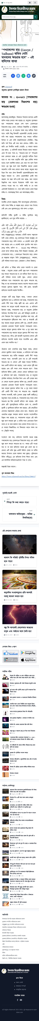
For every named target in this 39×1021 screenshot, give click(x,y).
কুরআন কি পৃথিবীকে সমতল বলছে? (19, 753)
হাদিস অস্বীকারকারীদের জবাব (9, 956)
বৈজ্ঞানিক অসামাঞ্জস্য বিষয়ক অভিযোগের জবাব (14, 45)
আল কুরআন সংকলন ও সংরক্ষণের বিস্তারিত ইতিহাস (23, 697)
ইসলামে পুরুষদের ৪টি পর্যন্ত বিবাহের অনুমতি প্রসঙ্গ (23, 683)
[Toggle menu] (35, 3)
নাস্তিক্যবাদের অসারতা (7, 947)
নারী (3, 944)
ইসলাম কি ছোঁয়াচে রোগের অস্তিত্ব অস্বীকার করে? (22, 767)
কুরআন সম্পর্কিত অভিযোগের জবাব (11, 922)
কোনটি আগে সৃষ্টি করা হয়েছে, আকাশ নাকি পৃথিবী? (23, 858)
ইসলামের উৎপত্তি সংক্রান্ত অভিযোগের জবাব (13, 919)
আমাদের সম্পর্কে (21, 986)
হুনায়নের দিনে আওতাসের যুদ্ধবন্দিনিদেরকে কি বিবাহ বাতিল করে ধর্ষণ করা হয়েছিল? (23, 791)
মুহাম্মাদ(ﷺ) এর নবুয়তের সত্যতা (10, 950)
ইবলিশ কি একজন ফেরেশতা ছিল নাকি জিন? (21, 724)
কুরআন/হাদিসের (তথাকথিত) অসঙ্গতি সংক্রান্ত (13, 936)
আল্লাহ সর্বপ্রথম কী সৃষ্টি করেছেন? (18, 902)
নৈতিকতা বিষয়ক (6, 930)
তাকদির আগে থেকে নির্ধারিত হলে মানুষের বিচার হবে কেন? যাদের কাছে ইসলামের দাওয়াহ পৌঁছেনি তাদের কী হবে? (22, 706)
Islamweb (8, 87)
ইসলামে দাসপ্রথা (14, 773)
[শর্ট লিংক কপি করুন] (34, 76)
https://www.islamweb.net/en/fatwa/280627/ (18, 476)
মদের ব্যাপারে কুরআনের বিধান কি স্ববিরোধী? (21, 712)
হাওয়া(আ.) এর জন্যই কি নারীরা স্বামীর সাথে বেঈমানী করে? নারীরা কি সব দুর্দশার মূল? (21, 806)
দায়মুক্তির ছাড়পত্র (21, 989)
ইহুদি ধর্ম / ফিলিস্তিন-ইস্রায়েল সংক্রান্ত (11, 958)
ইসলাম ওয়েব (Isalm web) (12, 69)
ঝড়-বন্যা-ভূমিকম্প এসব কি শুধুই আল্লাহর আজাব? (22, 851)
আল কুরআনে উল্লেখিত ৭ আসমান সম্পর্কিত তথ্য (22, 718)
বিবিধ (3, 953)
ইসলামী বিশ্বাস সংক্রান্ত (8, 933)
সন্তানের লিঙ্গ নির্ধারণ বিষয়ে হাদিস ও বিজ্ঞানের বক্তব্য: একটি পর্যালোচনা (21, 896)
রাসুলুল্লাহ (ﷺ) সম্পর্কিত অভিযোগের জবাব (13, 925)
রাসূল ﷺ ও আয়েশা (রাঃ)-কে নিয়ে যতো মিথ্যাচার (22, 731)
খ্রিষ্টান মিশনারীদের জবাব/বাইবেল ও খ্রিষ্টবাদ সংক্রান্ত (15, 941)
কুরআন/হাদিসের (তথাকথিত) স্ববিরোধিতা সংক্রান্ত (14, 939)
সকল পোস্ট (19, 982)
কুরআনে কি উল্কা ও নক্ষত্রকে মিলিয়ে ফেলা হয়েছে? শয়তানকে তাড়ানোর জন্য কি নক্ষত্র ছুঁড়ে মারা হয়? (22, 880)
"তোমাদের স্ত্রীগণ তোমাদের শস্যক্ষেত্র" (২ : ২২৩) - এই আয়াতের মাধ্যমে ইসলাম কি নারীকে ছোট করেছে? (22, 739)
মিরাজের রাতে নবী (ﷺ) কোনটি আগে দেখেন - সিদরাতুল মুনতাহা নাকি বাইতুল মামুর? (22, 888)
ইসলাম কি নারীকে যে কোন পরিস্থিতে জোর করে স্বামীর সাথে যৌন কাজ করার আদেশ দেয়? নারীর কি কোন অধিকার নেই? (23, 678)
